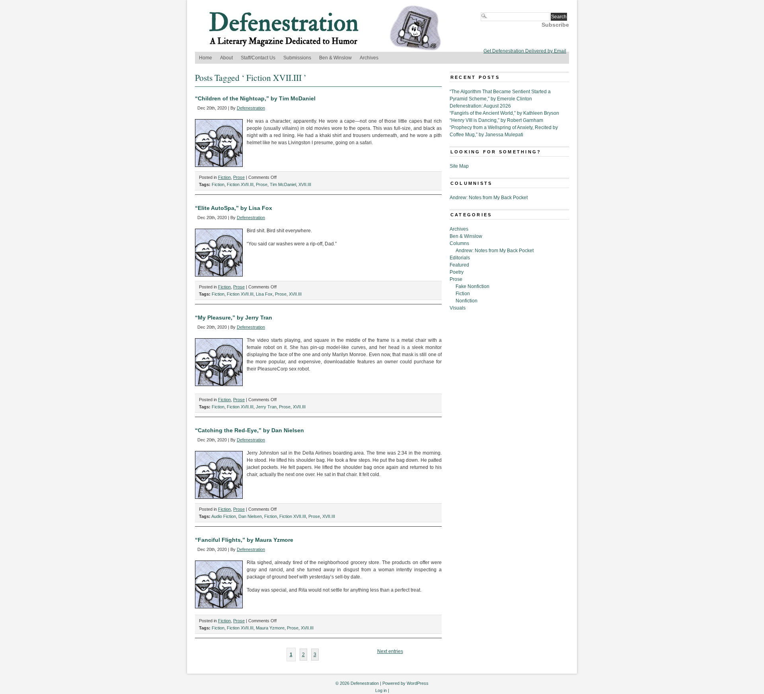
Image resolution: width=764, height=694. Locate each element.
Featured (459, 265)
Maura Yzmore (270, 627)
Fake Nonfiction (472, 286)
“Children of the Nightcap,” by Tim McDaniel (255, 98)
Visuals (458, 308)
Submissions (297, 58)
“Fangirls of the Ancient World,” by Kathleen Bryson (504, 113)
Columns (459, 243)
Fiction (224, 177)
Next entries (390, 651)
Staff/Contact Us (258, 58)
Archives (369, 58)
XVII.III (304, 184)
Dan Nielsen (250, 516)
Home (205, 58)
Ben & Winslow (335, 58)
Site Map (459, 166)
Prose (239, 177)
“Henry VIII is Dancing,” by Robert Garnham (496, 120)
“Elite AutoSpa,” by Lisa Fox (233, 208)
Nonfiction (466, 301)
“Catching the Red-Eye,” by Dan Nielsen (249, 430)
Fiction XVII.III (240, 184)
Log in (381, 690)
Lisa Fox (264, 294)
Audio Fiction (223, 516)
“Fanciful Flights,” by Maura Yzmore (244, 540)
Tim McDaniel (283, 184)
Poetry (457, 272)
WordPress (418, 683)
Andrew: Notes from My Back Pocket (489, 197)
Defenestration (251, 108)
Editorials (460, 258)
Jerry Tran (266, 406)
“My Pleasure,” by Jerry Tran (233, 317)
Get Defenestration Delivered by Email (524, 51)
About (226, 58)
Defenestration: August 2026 (480, 106)
